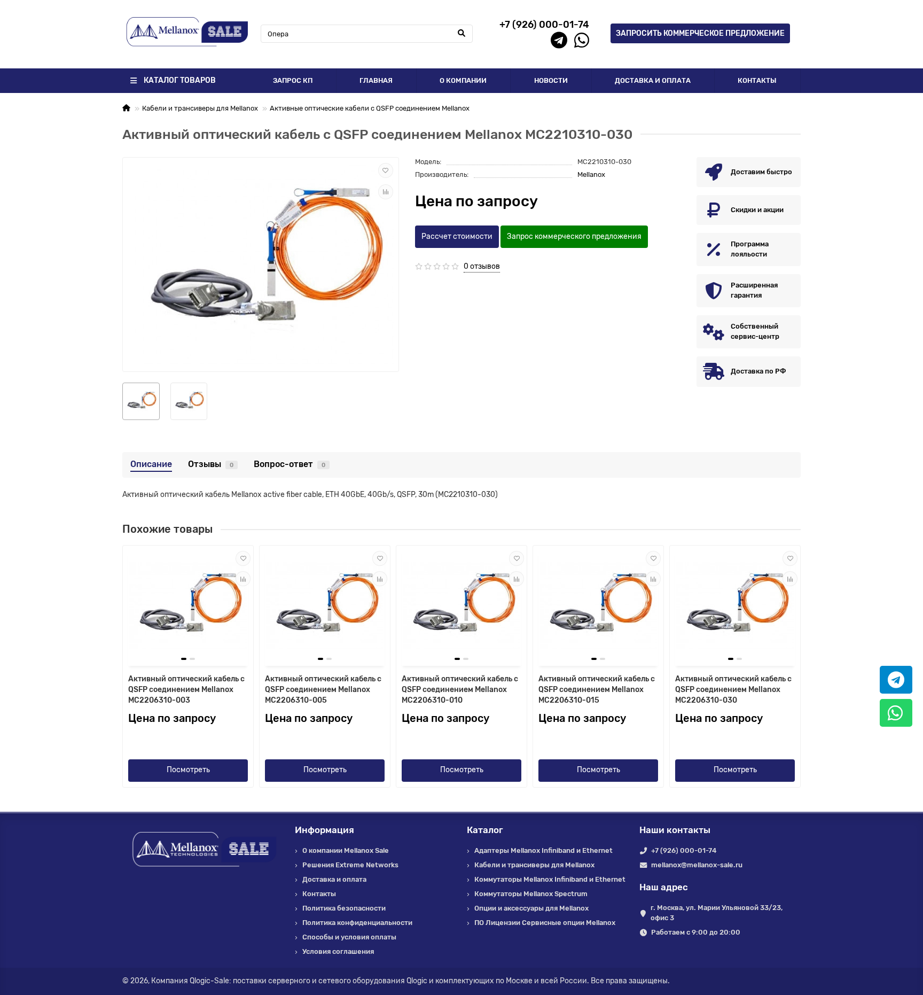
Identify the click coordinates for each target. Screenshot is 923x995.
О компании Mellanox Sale (345, 850)
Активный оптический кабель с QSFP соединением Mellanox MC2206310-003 (186, 689)
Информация (324, 830)
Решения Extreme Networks (350, 865)
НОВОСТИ (551, 80)
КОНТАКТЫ (757, 80)
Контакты (319, 894)
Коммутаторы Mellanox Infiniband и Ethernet (549, 879)
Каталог (485, 830)
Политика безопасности (344, 908)
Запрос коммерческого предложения (574, 236)
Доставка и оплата (334, 879)
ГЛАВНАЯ (376, 80)
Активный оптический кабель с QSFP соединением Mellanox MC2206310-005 (323, 689)
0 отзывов (482, 266)
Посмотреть (188, 769)
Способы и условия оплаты (349, 937)
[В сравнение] (385, 191)
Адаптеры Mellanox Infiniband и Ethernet (543, 850)
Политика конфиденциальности (357, 923)
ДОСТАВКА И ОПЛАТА (653, 80)
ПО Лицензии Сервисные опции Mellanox (544, 923)
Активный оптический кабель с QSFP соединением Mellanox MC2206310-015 (596, 689)
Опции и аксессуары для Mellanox (531, 908)
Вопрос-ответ (289, 464)
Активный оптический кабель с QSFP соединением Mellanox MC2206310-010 (460, 689)
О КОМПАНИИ (463, 80)
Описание (151, 464)
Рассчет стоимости (456, 236)
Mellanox (591, 174)
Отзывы (210, 464)
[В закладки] (385, 170)
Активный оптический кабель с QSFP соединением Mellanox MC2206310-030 (733, 689)
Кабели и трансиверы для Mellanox (200, 108)
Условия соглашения (338, 951)
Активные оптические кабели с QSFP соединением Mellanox (370, 108)
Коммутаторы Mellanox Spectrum (531, 894)
